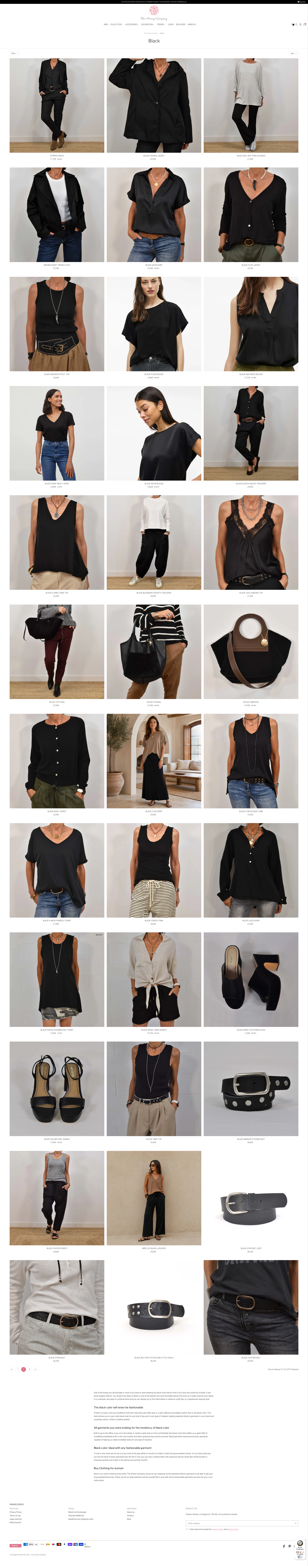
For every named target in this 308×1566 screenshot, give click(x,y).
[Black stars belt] (57, 1307)
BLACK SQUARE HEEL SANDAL (57, 1139)
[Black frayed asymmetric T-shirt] (57, 979)
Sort (292, 53)
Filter (13, 53)
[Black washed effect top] (57, 324)
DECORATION (147, 24)
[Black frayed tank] (154, 870)
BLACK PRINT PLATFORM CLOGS (251, 1030)
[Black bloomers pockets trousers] (154, 542)
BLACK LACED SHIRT (251, 920)
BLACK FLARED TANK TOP (57, 593)
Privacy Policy (16, 1512)
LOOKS (171, 24)
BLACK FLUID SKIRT (154, 811)
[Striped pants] (57, 105)
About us (131, 1512)
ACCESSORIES (131, 24)
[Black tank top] (154, 1089)
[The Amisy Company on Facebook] (283, 1547)
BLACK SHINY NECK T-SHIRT (57, 484)
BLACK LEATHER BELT (251, 1358)
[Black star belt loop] (251, 1198)
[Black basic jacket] (57, 761)
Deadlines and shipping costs (80, 1519)
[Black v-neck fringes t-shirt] (57, 870)
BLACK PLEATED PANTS (57, 1248)
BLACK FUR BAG (154, 702)
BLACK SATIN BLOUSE (154, 484)
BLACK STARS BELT (57, 1358)
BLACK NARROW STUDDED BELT (251, 1139)
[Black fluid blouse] (154, 324)
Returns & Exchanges (77, 1512)
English (15, 1545)
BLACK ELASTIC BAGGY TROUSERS (251, 484)
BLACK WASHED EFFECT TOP (57, 374)
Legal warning (16, 1519)
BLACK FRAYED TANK (154, 920)
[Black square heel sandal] (57, 1089)
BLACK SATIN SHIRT (154, 265)
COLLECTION (115, 24)
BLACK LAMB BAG (251, 702)
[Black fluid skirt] (154, 761)
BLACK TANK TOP (154, 1139)
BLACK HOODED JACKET (154, 156)
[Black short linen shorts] (154, 979)
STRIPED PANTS (57, 156)
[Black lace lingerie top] (251, 542)
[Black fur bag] (154, 652)
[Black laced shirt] (251, 870)
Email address (193, 1521)
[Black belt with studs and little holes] (154, 1307)
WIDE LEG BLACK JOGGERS (154, 1248)
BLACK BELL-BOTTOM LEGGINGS (251, 156)
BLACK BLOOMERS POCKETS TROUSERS (154, 593)
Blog (129, 1519)
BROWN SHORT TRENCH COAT (57, 265)
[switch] (300, 1556)
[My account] (300, 24)
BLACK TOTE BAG (57, 702)
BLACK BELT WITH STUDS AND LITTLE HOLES (154, 1358)
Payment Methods (76, 1515)
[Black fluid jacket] (251, 214)
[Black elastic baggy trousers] (251, 433)
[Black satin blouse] (154, 433)
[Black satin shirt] (154, 214)
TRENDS (160, 24)
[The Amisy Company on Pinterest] (289, 1547)
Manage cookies (17, 1504)
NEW (106, 24)
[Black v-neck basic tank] (251, 761)
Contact (130, 1515)
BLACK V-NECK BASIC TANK (251, 811)
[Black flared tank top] (57, 542)
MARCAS (191, 24)
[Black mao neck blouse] (251, 324)
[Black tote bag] (57, 652)
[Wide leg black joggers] (154, 1198)
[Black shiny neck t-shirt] (57, 433)
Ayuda (302, 2)
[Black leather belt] (251, 1307)
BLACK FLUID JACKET (251, 265)
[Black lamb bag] (251, 652)
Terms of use (15, 1515)
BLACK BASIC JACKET (57, 811)
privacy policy (218, 1529)
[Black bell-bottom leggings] (251, 105)
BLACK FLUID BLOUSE (154, 374)
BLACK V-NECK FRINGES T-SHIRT (57, 920)
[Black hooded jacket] (154, 105)
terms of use (233, 1529)
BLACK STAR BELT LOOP (251, 1248)
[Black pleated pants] (57, 1198)
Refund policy (15, 1522)
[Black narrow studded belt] (251, 1089)
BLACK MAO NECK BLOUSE (251, 374)
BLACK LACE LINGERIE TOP (251, 593)
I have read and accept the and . (214, 1529)
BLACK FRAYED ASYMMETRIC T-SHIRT (57, 1030)
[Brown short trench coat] (57, 214)
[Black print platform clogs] (251, 979)
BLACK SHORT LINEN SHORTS (154, 1030)
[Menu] (304, 1540)
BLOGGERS (180, 24)
